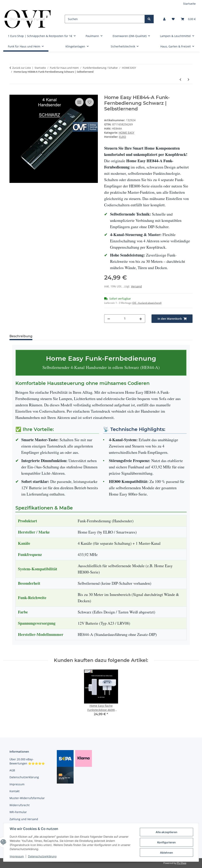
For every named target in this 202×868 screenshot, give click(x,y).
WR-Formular (18, 812)
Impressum (17, 856)
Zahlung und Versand (23, 819)
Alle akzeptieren (166, 832)
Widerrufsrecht (19, 805)
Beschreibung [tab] (20, 336)
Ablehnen (166, 852)
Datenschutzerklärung (42, 856)
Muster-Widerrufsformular (27, 798)
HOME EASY (126, 132)
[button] (164, 19)
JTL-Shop (181, 863)
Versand (136, 286)
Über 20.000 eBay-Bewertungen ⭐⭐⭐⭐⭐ (27, 761)
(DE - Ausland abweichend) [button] (147, 303)
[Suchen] (149, 19)
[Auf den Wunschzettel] (89, 102)
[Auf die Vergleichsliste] (79, 102)
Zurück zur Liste (21, 67)
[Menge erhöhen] (140, 319)
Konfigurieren (166, 842)
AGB (12, 770)
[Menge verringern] (108, 319)
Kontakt (14, 791)
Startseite (189, 4)
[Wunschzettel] (173, 19)
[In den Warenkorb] (12, 92)
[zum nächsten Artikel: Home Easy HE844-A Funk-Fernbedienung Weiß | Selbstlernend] (188, 79)
